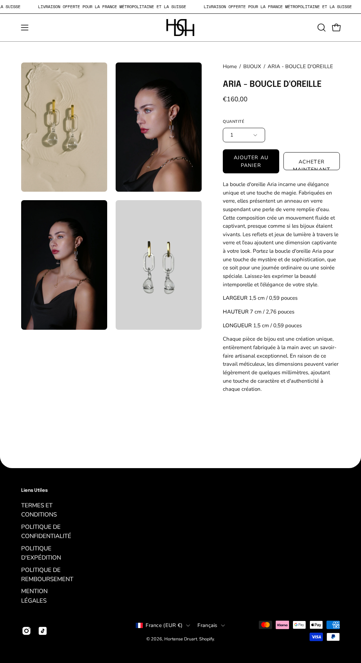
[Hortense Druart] (180, 27)
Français (207, 625)
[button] (321, 27)
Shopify (206, 638)
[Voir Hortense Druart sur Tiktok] (42, 631)
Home (230, 66)
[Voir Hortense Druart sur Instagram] (26, 631)
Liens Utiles (34, 490)
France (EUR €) (164, 625)
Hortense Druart (180, 638)
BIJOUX (252, 66)
